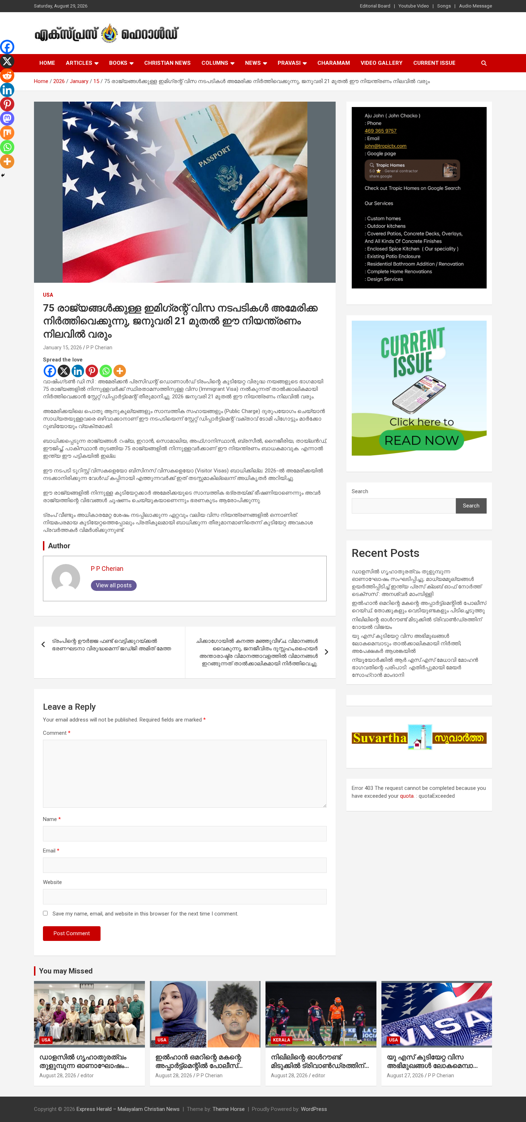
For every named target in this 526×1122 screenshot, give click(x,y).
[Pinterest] (92, 371)
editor (87, 1075)
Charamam (333, 63)
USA (48, 295)
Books (118, 63)
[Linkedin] (78, 371)
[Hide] (3, 175)
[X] (64, 371)
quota (407, 796)
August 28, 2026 (57, 1075)
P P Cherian (99, 347)
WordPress (314, 1109)
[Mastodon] (7, 118)
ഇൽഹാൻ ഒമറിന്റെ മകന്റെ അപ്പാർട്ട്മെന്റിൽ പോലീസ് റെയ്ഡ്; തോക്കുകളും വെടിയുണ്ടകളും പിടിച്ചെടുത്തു (203, 1070)
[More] (119, 371)
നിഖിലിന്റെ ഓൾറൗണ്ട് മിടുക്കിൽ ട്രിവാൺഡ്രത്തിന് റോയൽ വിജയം (317, 1066)
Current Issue (434, 63)
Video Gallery (382, 63)
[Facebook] (50, 371)
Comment (56, 733)
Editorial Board (375, 6)
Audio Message (475, 6)
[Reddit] (7, 75)
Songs (444, 6)
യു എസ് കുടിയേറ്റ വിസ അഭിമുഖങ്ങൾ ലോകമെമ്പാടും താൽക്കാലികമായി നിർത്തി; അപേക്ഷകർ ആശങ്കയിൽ (406, 643)
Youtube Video (414, 6)
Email (51, 850)
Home (47, 63)
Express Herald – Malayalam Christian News (128, 1109)
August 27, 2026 (405, 1075)
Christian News (167, 63)
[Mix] (7, 133)
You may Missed (66, 971)
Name (52, 819)
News (253, 63)
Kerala (281, 1040)
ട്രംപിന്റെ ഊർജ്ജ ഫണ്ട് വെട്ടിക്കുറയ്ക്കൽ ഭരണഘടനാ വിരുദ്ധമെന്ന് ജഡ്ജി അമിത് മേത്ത (111, 645)
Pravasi (289, 63)
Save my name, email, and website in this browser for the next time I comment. (145, 913)
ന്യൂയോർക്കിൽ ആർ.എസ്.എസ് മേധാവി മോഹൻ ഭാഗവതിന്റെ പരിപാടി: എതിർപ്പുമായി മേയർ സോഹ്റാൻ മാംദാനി (415, 667)
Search (360, 491)
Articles (79, 63)
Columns (214, 63)
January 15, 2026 (62, 347)
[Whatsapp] (105, 371)
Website (52, 882)
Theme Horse (229, 1109)
